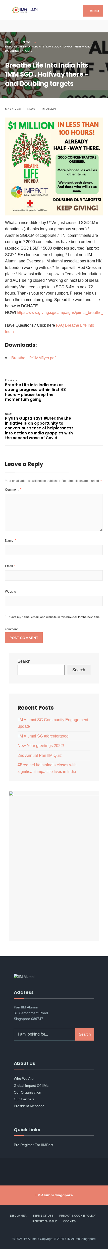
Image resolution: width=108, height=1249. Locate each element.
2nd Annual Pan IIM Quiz (40, 755)
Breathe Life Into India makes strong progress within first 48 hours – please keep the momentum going (35, 390)
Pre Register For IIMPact (33, 1145)
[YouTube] (25, 26)
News (27, 42)
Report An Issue (44, 1221)
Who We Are (24, 1078)
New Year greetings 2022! (41, 746)
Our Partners (24, 1099)
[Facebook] (8, 26)
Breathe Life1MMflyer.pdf (33, 358)
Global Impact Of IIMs (31, 1086)
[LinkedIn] (34, 26)
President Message (29, 1106)
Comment (13, 489)
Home (9, 42)
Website (10, 591)
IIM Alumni (49, 109)
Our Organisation (27, 1092)
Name (10, 540)
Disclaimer (18, 1215)
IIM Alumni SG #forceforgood (43, 736)
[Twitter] (17, 26)
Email (10, 566)
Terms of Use (43, 1215)
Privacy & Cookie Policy (77, 1215)
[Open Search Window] (99, 26)
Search (24, 661)
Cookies (69, 1221)
